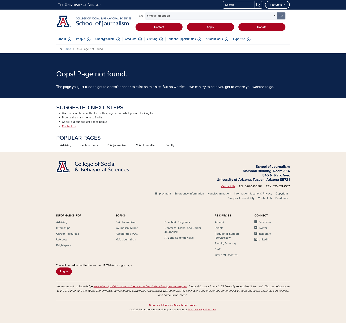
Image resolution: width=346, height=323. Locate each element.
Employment (163, 193)
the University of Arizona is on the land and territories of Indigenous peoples (140, 286)
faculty (170, 145)
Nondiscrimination (218, 193)
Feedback (281, 198)
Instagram (264, 234)
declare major (89, 145)
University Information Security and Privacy (173, 305)
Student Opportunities (182, 39)
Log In (64, 271)
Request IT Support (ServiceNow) (227, 236)
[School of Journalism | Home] (93, 21)
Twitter (262, 228)
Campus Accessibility (240, 198)
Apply (210, 27)
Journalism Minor (126, 228)
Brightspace (63, 245)
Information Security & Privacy (253, 193)
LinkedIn (263, 239)
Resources (276, 4)
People (80, 39)
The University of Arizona (202, 309)
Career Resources (67, 234)
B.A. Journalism (126, 222)
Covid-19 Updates (226, 255)
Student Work (214, 39)
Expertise (239, 39)
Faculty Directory (225, 243)
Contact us (69, 126)
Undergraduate (105, 39)
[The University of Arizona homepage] (80, 4)
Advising (152, 39)
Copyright (282, 193)
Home (67, 49)
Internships (63, 228)
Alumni (219, 222)
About (62, 39)
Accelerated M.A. (127, 234)
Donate (262, 27)
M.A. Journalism (146, 145)
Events (219, 228)
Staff (218, 249)
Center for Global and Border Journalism (183, 230)
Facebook (264, 222)
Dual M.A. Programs (177, 222)
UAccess (61, 239)
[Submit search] (258, 5)
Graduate (130, 39)
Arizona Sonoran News (179, 238)
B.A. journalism (117, 145)
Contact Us (228, 186)
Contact (159, 27)
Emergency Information (189, 193)
